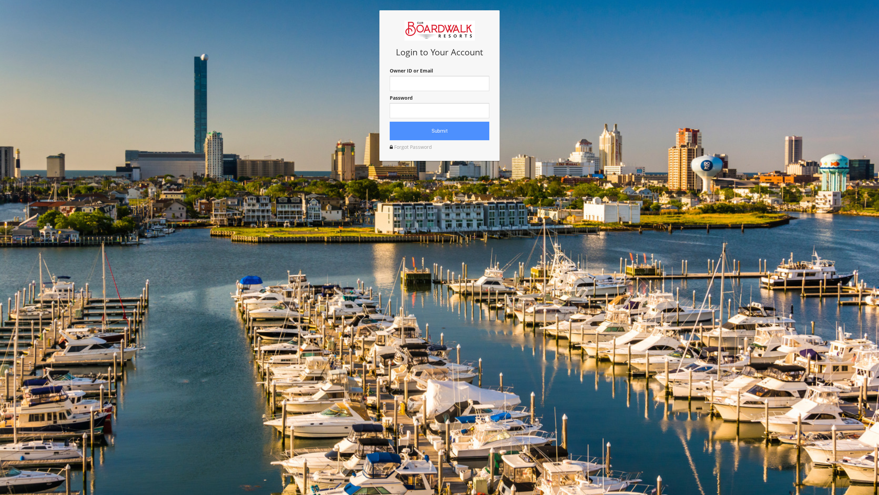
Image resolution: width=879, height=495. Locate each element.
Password (401, 98)
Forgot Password (413, 147)
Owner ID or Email (411, 70)
